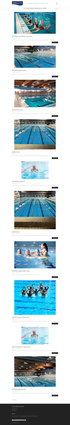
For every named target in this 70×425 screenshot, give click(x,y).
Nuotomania (28, 415)
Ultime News (15, 69)
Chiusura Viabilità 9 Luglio (17, 109)
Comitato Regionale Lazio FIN (22, 415)
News (39, 3)
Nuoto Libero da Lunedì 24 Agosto (19, 70)
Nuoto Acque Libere (36, 415)
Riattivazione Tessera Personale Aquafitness (22, 36)
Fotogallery (43, 3)
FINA (33, 416)
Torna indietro (56, 8)
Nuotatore (35, 416)
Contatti (47, 3)
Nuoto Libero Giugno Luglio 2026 (18, 389)
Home (28, 3)
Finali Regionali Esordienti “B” (18, 181)
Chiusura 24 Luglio (16, 152)
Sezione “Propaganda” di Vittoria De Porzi (21, 347)
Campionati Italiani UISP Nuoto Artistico (20, 317)
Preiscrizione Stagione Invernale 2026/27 (21, 271)
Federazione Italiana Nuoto (15, 415)
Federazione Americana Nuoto (23, 416)
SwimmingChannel (29, 416)
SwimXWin (32, 415)
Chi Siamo (31, 3)
